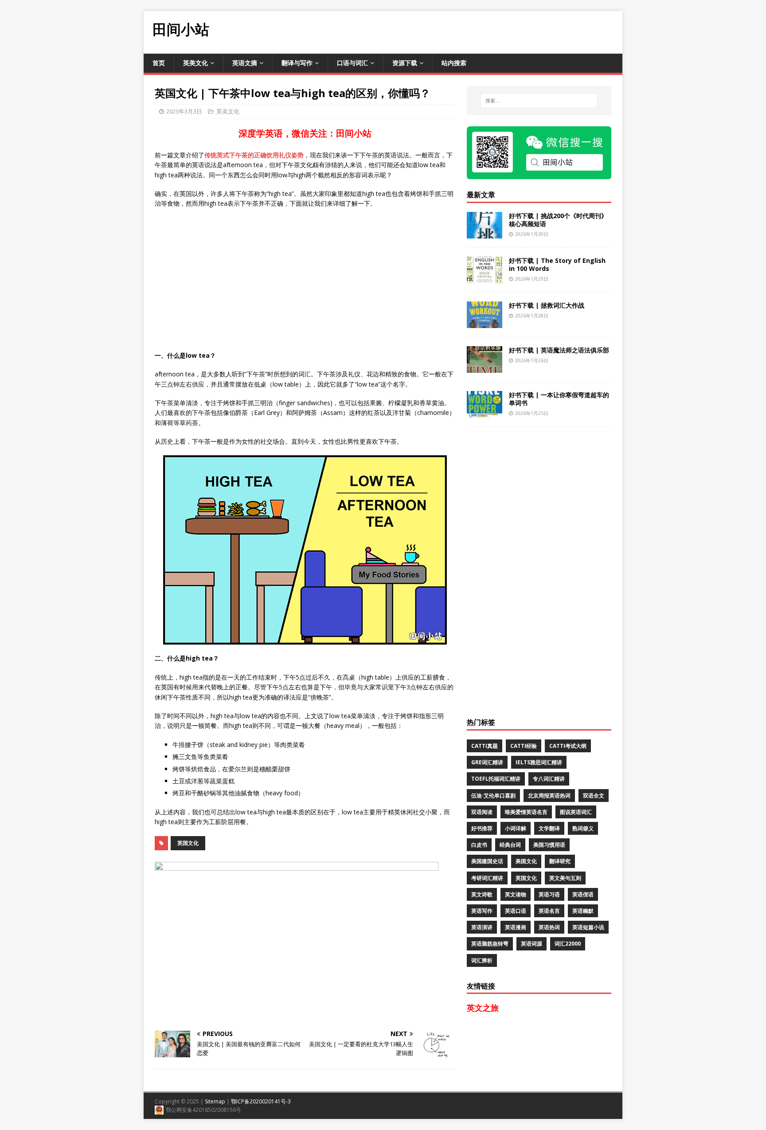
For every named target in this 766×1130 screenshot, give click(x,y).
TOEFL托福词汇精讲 (495, 778)
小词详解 (515, 828)
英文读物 (515, 894)
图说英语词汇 (576, 812)
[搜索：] (539, 100)
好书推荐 (481, 828)
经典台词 (510, 844)
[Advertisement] (461, 31)
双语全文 (593, 795)
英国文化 (188, 843)
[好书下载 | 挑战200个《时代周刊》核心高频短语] (484, 233)
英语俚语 (583, 894)
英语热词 (549, 927)
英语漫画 (515, 927)
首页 (158, 63)
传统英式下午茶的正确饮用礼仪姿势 (254, 155)
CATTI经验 (523, 746)
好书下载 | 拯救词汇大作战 (546, 305)
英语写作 (481, 911)
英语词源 (531, 943)
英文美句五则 (565, 878)
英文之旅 (483, 1007)
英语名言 (549, 911)
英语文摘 (244, 63)
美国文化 (526, 861)
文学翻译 (549, 828)
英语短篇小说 (588, 927)
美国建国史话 (487, 861)
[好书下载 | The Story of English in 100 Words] (484, 278)
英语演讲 (481, 927)
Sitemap (215, 1101)
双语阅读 (481, 812)
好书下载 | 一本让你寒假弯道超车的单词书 (559, 399)
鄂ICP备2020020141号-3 (261, 1101)
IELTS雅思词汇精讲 (539, 762)
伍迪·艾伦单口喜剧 (493, 795)
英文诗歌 (481, 894)
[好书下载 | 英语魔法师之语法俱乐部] (484, 367)
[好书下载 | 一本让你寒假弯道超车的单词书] (484, 412)
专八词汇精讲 (549, 778)
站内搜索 (454, 63)
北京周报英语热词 (549, 795)
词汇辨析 (481, 960)
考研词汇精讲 (487, 878)
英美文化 (195, 63)
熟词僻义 (583, 828)
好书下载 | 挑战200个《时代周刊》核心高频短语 (558, 219)
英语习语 (549, 894)
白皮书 (479, 844)
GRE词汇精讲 (487, 762)
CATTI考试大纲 (567, 746)
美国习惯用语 (549, 844)
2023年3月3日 (184, 111)
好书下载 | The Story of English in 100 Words (557, 264)
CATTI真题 (484, 746)
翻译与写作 (297, 63)
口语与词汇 (352, 63)
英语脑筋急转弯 (489, 943)
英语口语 (515, 911)
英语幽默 (583, 911)
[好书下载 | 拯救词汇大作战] (484, 322)
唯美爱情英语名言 (526, 812)
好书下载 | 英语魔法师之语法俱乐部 (559, 350)
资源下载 (404, 63)
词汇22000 (568, 943)
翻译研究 (560, 861)
